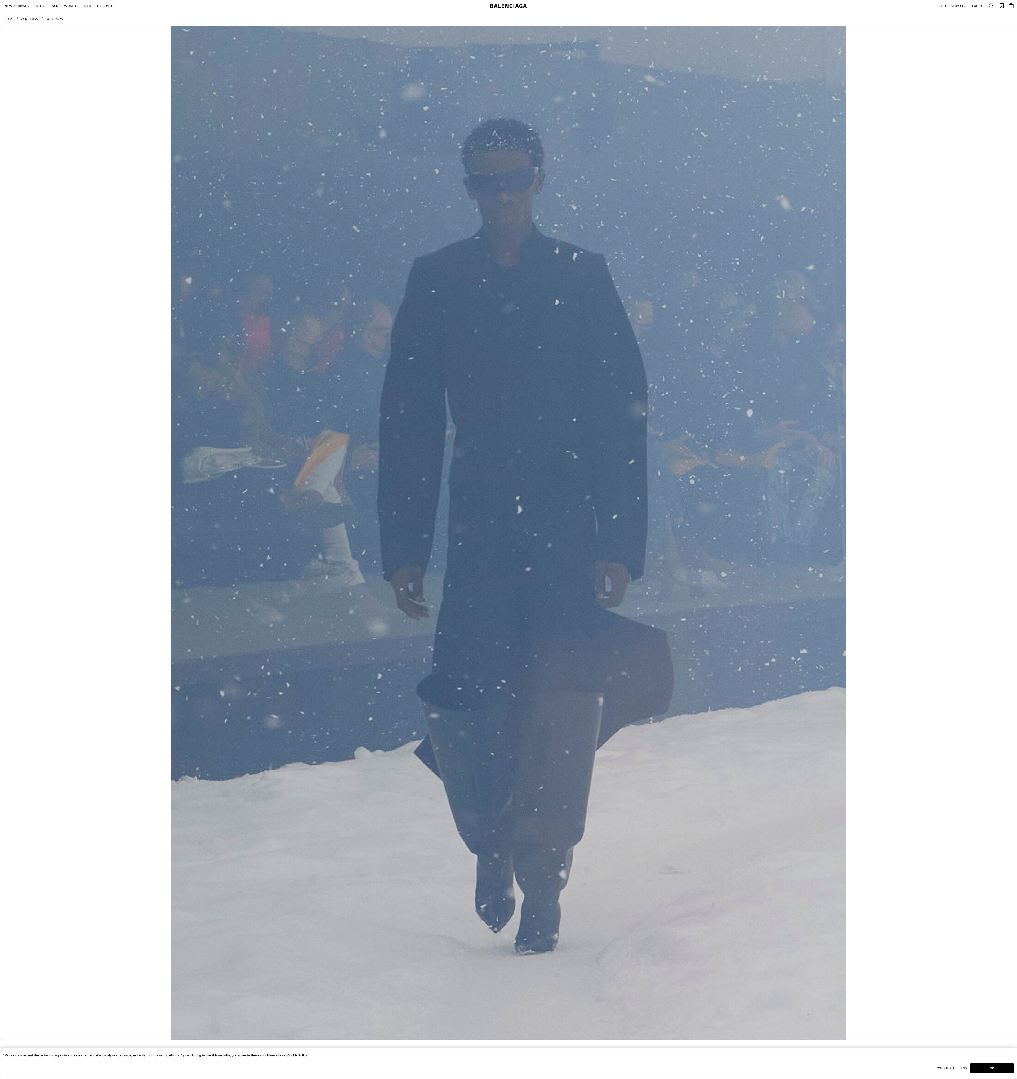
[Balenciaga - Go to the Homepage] (508, 6)
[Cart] (1011, 6)
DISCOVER (105, 6)
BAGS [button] (54, 6)
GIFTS (39, 6)
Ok (992, 1068)
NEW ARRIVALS (17, 6)
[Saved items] (1001, 5)
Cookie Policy (297, 1055)
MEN (87, 6)
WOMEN (71, 6)
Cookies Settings (952, 1068)
